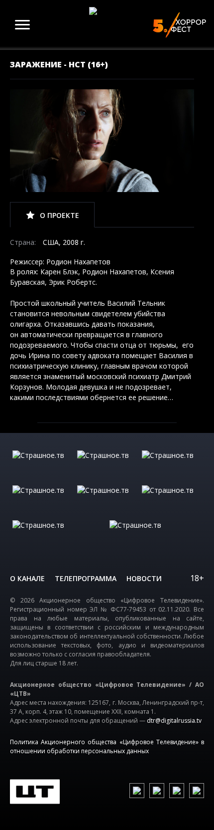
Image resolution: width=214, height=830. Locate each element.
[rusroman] (58, 535)
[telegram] (176, 790)
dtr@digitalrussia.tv (174, 720)
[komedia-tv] (107, 500)
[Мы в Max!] (196, 790)
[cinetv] (42, 465)
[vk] (136, 790)
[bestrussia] (107, 465)
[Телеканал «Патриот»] (155, 535)
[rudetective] (171, 500)
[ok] (156, 790)
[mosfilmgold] (42, 500)
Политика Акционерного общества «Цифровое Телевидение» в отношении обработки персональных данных (107, 746)
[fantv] (171, 465)
